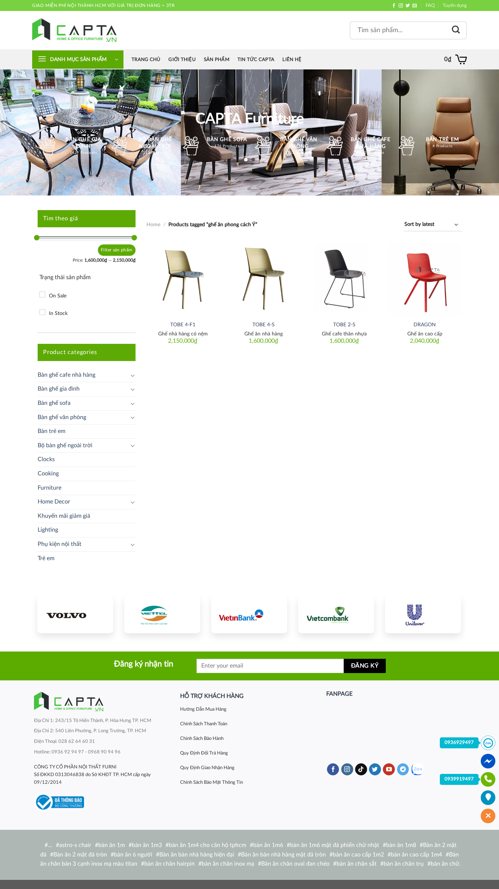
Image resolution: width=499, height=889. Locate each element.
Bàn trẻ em (51, 431)
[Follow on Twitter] (407, 5)
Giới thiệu (182, 59)
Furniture (49, 488)
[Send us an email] (414, 5)
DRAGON (425, 324)
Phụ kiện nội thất (59, 544)
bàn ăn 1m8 (401, 845)
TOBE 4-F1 (182, 324)
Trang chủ (146, 59)
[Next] (448, 613)
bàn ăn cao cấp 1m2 (358, 855)
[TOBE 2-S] (344, 279)
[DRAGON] (424, 279)
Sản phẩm (216, 59)
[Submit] (456, 30)
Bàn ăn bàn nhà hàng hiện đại (196, 855)
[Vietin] (249, 614)
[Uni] (423, 614)
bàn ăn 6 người (133, 855)
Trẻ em (46, 558)
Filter (106, 250)
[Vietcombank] (336, 614)
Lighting (48, 530)
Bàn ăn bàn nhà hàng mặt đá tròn (283, 855)
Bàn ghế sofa (54, 403)
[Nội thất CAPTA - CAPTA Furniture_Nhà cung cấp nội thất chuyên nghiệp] (74, 30)
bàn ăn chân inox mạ (228, 864)
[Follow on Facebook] (394, 5)
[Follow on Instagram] (401, 5)
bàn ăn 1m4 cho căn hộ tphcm (207, 845)
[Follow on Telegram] (403, 769)
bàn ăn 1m (111, 845)
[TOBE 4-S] (263, 279)
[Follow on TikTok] (361, 769)
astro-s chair (75, 845)
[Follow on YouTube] (389, 769)
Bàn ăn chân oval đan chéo (295, 864)
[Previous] (49, 613)
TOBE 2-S (344, 324)
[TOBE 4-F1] (183, 279)
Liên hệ (291, 59)
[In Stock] (42, 312)
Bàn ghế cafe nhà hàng (66, 375)
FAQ (430, 5)
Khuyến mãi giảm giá (64, 516)
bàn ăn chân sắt (356, 864)
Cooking (48, 473)
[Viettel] (162, 614)
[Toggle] (133, 375)
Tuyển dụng (455, 5)
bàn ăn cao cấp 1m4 (416, 855)
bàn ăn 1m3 (147, 845)
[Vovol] (75, 614)
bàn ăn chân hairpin (169, 864)
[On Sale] (42, 294)
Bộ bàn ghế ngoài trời (65, 445)
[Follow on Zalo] (417, 769)
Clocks (46, 459)
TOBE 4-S (263, 324)
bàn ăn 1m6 (268, 845)
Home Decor (54, 502)
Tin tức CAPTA (255, 59)
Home (153, 224)
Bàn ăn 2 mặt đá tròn (80, 855)
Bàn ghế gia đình (59, 389)
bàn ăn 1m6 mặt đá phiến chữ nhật (334, 845)
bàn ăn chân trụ (404, 864)
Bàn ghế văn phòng (62, 417)
